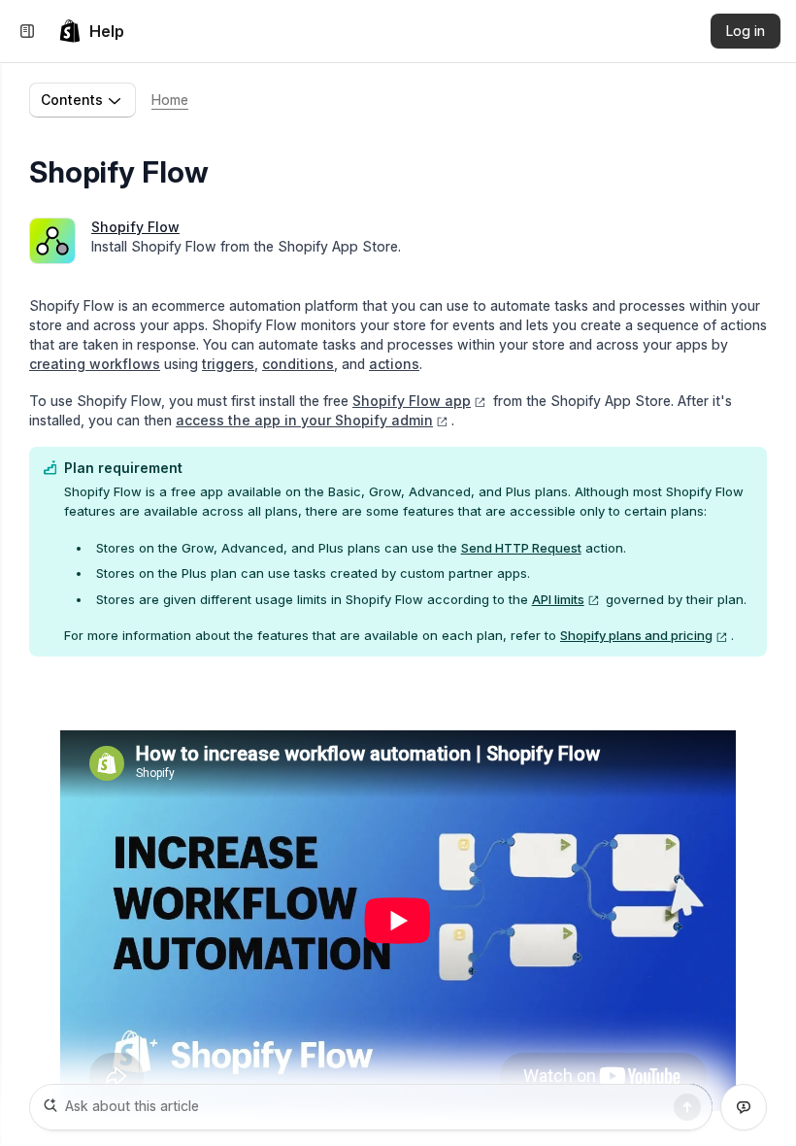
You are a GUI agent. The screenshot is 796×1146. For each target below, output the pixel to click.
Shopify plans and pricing (636, 635)
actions (394, 363)
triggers (228, 363)
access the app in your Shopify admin (304, 420)
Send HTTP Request (521, 548)
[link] (91, 31)
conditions (298, 363)
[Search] (687, 1107)
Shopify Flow (135, 227)
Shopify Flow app (411, 400)
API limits (558, 599)
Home (169, 99)
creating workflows (94, 363)
